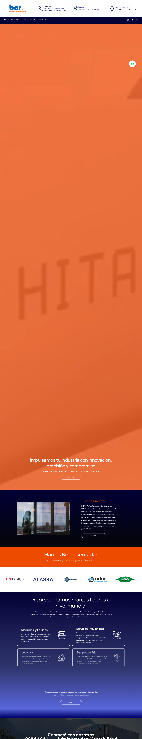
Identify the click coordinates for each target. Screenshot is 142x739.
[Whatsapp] (137, 20)
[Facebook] (132, 20)
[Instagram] (128, 20)
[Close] (132, 63)
